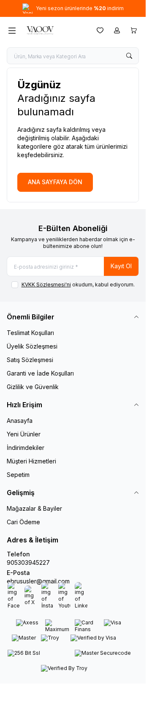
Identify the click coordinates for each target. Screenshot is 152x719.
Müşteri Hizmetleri (31, 461)
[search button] (129, 55)
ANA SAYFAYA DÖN (55, 181)
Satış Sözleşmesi (30, 359)
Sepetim (18, 474)
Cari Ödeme (23, 522)
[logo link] (54, 30)
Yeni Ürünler (24, 434)
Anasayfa (20, 420)
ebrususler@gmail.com (38, 581)
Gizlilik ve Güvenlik (33, 386)
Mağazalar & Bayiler (34, 508)
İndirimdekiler (25, 447)
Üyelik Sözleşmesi (32, 346)
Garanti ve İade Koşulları (40, 373)
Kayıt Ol (121, 266)
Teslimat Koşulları (30, 332)
